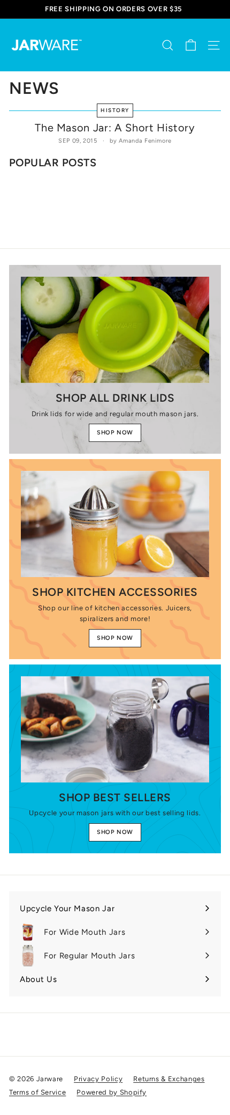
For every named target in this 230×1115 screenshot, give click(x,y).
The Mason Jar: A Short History (115, 127)
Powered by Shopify (111, 1092)
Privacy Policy (98, 1079)
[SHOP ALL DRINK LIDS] (115, 330)
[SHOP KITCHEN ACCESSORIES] (115, 524)
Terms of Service (37, 1092)
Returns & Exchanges (168, 1079)
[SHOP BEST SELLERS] (115, 729)
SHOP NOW (115, 432)
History (115, 110)
